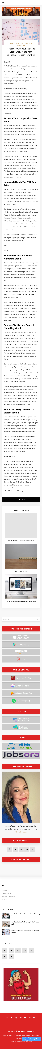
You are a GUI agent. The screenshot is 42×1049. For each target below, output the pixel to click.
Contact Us (5, 900)
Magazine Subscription (8, 896)
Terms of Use (28, 1041)
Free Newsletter (6, 893)
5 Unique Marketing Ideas (21, 571)
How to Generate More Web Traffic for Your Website (21, 602)
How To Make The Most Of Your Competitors (21, 541)
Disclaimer (13, 1041)
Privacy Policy (20, 1041)
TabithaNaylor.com (21, 832)
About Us (5, 890)
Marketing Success (17, 43)
